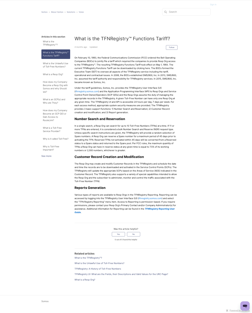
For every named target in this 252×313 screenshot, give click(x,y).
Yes (118, 234)
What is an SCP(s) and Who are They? (54, 101)
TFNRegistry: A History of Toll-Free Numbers (98, 268)
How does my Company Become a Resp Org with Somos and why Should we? (55, 87)
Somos (44, 12)
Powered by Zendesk (240, 310)
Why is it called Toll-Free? (55, 138)
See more (46, 156)
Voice (81, 12)
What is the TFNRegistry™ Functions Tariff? (56, 54)
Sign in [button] (213, 4)
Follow (171, 47)
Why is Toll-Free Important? (51, 148)
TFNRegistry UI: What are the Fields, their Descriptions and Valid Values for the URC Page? (121, 274)
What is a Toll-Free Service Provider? (52, 129)
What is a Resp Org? (53, 74)
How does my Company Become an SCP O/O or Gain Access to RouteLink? (55, 115)
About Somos (57, 12)
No (133, 234)
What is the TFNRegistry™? (50, 43)
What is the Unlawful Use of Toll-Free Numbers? (55, 65)
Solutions (71, 12)
